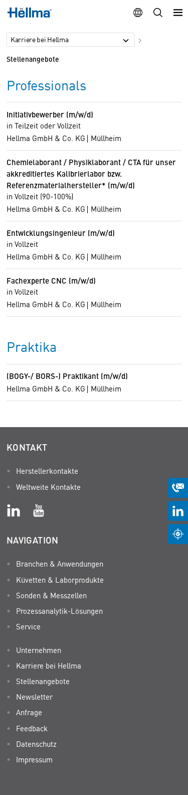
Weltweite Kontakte (48, 487)
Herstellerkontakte (47, 471)
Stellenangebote (33, 59)
